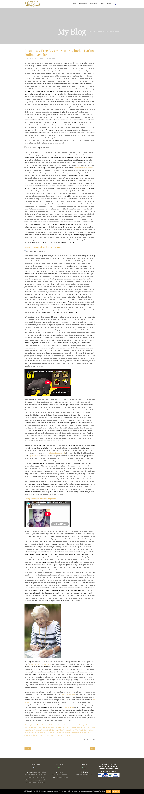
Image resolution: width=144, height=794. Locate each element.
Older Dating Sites (28, 725)
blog (94, 31)
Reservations (93, 4)
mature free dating (48, 155)
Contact (109, 4)
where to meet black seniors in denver (84, 168)
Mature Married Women (39, 725)
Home (74, 4)
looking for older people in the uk (57, 453)
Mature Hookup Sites (66, 735)
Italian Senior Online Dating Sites (36, 733)
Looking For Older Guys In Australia (63, 727)
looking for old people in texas (67, 695)
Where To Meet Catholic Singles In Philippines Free (58, 725)
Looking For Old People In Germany (72, 733)
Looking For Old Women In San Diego (51, 735)
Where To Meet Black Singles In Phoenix (80, 725)
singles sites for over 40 (34, 456)
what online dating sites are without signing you (40, 664)
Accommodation (83, 4)
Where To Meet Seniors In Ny (79, 727)
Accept (109, 791)
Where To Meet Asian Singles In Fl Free (68, 730)
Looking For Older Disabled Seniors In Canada (44, 727)
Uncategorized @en (100, 31)
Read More (116, 791)
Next (92, 748)
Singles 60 (30, 727)
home (90, 31)
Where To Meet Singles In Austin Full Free (54, 733)
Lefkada (102, 4)
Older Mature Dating (37, 735)
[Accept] (142, 791)
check (41, 58)
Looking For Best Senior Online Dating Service (48, 730)
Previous (28, 748)
